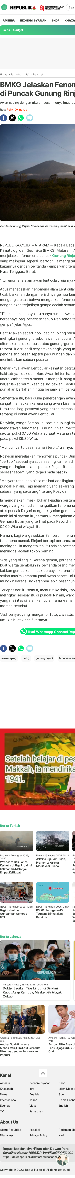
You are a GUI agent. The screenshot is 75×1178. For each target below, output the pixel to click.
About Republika (10, 1129)
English (63, 1105)
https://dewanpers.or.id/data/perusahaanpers (32, 1157)
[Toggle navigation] (4, 7)
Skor (61, 1083)
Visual (33, 1105)
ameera (9, 20)
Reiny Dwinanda (17, 109)
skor (55, 20)
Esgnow (5, 1105)
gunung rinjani (44, 658)
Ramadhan (36, 1111)
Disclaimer (6, 1135)
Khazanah (6, 1088)
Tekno (33, 1100)
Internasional (8, 1100)
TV (2, 1111)
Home (3, 74)
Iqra (31, 1088)
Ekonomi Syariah (33, 20)
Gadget (18, 30)
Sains (6, 30)
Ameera (5, 1083)
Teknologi (16, 74)
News (3, 1094)
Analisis (34, 1094)
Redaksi (34, 1129)
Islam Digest (66, 1088)
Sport (62, 1094)
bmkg (26, 658)
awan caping (8, 658)
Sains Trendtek (34, 74)
